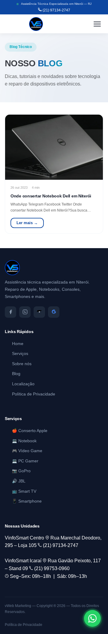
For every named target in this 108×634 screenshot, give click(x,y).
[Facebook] (10, 312)
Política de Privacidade (33, 394)
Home (17, 343)
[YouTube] (39, 312)
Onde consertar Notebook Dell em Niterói (50, 196)
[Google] (53, 312)
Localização (23, 384)
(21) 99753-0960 (51, 568)
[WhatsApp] (92, 618)
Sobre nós (22, 364)
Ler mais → (27, 223)
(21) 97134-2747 (56, 10)
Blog (16, 373)
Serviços (20, 353)
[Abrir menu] (97, 24)
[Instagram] (25, 312)
